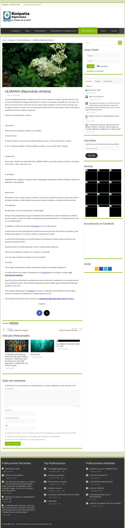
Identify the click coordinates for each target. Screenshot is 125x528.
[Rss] (116, 4)
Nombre (8, 410)
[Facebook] (119, 4)
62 (59, 504)
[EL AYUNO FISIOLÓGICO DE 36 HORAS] (45, 495)
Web (6, 425)
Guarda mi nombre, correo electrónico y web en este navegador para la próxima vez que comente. (41, 433)
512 (63, 471)
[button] (42, 65)
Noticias (103, 31)
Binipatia (12, 40)
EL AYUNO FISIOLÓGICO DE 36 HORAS (63, 495)
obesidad (14, 323)
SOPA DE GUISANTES (98, 475)
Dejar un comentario (13, 95)
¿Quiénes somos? (55, 488)
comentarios (108, 81)
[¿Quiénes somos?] (45, 488)
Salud (27, 31)
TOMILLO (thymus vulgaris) (17, 329)
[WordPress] (123, 4)
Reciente (89, 81)
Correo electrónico (12, 418)
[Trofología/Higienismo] (45, 469)
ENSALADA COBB (94, 90)
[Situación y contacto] (45, 475)
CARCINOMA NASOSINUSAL (101, 482)
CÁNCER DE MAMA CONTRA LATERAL (105, 503)
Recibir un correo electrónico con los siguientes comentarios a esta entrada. (33, 436)
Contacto (114, 31)
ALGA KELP (35, 354)
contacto (31, 291)
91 (59, 497)
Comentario (9, 389)
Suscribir (91, 156)
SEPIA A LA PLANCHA (96, 97)
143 (63, 484)
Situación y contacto (56, 475)
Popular (97, 81)
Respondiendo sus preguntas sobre (63, 31)
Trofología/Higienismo (57, 469)
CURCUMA (52, 501)
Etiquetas (89, 86)
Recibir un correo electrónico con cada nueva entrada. (26, 439)
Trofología (35, 226)
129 (63, 491)
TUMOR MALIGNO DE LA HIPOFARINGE (100, 496)
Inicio (5, 30)
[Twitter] (121, 4)
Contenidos (15, 31)
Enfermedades (40, 31)
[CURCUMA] (45, 501)
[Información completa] (45, 482)
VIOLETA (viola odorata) (68, 329)
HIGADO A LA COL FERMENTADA (103, 469)
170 (62, 478)
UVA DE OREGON (97, 488)
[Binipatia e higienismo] (17, 17)
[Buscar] (120, 43)
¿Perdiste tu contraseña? (95, 71)
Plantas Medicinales (88, 31)
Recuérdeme (103, 66)
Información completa (57, 482)
